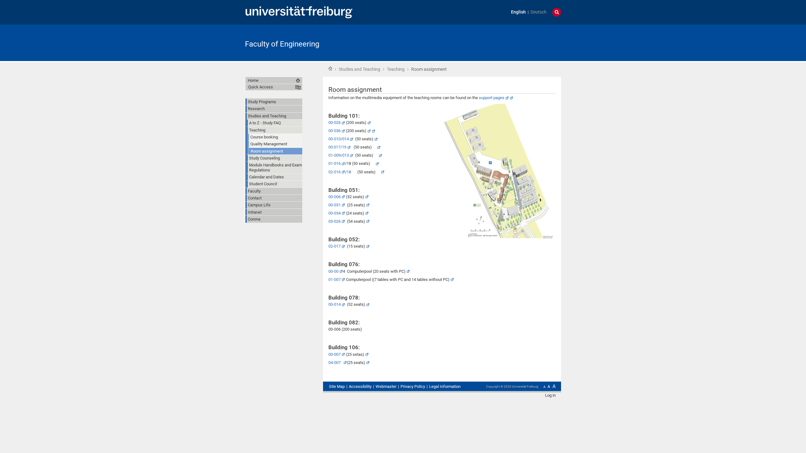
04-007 (335, 362)
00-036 (334, 130)
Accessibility (360, 386)
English (518, 12)
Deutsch (539, 12)
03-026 (334, 221)
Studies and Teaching (359, 69)
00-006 (334, 196)
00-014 (334, 304)
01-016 (334, 163)
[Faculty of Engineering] (530, 42)
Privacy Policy (412, 386)
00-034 (334, 213)
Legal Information (445, 386)
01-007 (334, 279)
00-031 (334, 205)
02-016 (334, 172)
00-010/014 (338, 139)
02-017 (334, 246)
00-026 (334, 122)
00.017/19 (337, 147)
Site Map (337, 386)
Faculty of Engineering (282, 44)
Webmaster (386, 386)
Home (330, 68)
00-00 (333, 271)
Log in (550, 395)
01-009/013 (338, 155)
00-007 (334, 354)
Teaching (396, 69)
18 (349, 172)
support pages (491, 97)
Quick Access (260, 87)
